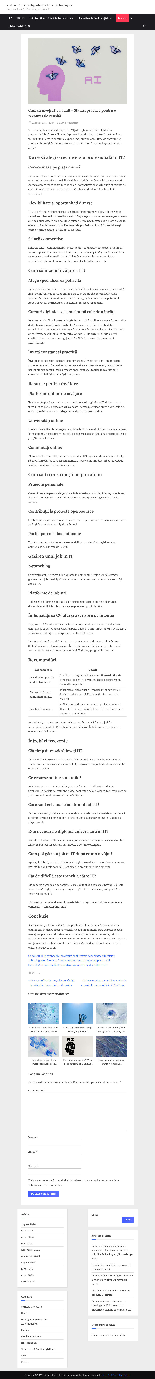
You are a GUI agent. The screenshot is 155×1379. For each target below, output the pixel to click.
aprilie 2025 (28, 1281)
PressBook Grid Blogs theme (116, 1375)
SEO (23, 1355)
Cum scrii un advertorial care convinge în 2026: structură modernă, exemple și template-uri (111, 1305)
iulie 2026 (27, 1230)
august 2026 (28, 1224)
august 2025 (28, 1262)
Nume (33, 1137)
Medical (25, 1329)
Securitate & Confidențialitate (95, 18)
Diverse (122, 18)
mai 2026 (26, 1243)
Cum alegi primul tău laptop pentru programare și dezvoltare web (67, 965)
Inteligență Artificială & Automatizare (51, 18)
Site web (33, 1166)
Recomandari (29, 1342)
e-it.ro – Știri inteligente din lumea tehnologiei (39, 5)
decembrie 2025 (30, 1249)
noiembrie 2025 (30, 1256)
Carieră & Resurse (31, 1306)
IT (10, 18)
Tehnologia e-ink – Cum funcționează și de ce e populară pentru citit (69, 960)
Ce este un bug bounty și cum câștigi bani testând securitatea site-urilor (71, 956)
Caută (95, 1214)
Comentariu (36, 1090)
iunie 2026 (27, 1236)
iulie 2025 (27, 1268)
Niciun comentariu (68, 123)
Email (32, 1151)
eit (53, 122)
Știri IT (20, 18)
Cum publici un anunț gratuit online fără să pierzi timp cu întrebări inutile (112, 1280)
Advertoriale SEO (20, 26)
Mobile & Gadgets (31, 1336)
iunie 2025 (27, 1275)
